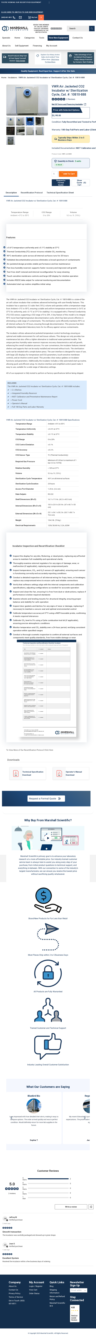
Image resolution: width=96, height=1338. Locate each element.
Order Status (34, 1293)
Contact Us (77, 38)
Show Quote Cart (81, 182)
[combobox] (81, 28)
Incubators (12, 77)
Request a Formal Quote (60, 182)
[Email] (20, 17)
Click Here (48, 750)
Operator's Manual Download (74, 773)
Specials (6, 38)
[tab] (11, 192)
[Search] (92, 28)
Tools (41, 38)
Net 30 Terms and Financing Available (67, 104)
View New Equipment (58, 38)
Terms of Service (16, 1297)
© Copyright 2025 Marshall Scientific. (41, 1333)
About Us (6, 46)
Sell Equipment (21, 46)
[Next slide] (85, 1118)
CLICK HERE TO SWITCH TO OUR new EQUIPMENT (22, 12)
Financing (37, 46)
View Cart (33, 1290)
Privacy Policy (14, 1293)
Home (17, 38)
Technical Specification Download (32, 773)
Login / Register (35, 1286)
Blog (51, 1286)
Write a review (71, 1207)
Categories (29, 38)
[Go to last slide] (11, 1118)
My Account (51, 46)
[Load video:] (48, 838)
